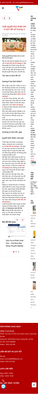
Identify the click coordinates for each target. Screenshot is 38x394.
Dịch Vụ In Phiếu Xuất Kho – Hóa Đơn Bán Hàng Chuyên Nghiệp (14, 243)
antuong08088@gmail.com (24, 2)
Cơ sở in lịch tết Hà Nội (33, 275)
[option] (16, 235)
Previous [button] (17, 220)
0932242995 (3, 386)
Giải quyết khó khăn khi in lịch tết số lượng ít (33, 299)
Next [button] (22, 220)
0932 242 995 (6, 2)
